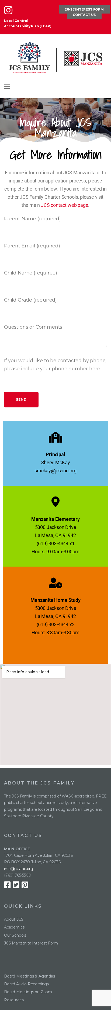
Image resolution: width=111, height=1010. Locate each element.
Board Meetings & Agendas (29, 976)
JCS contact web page (64, 205)
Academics (14, 927)
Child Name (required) (30, 273)
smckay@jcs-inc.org (55, 470)
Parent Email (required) (32, 246)
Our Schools (15, 935)
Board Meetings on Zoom (28, 991)
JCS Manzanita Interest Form (31, 943)
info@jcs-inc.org (18, 868)
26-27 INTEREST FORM (84, 9)
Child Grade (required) (30, 300)
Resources (13, 1000)
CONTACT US (84, 15)
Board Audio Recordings (26, 984)
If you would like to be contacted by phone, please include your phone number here (55, 365)
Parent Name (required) (32, 219)
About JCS (13, 919)
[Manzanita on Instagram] (9, 13)
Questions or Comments (33, 327)
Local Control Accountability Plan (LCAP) (27, 23)
